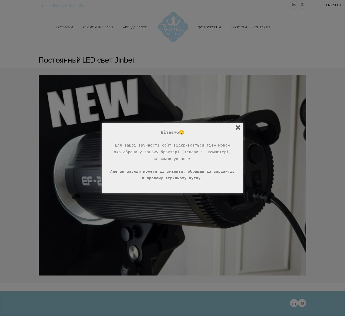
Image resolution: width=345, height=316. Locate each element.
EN (328, 5)
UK (339, 5)
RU (333, 5)
